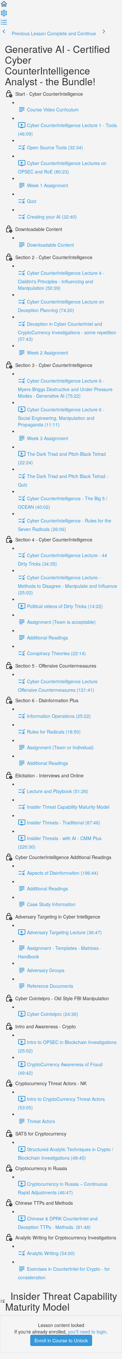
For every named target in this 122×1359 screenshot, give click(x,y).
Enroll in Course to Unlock (61, 1340)
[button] (4, 6)
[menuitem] (4, 15)
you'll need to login (87, 1331)
